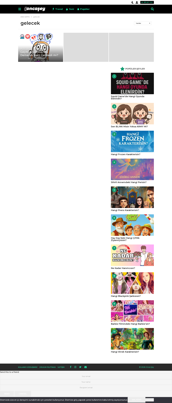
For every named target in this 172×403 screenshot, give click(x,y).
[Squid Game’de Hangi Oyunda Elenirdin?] (132, 83)
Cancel (23, 394)
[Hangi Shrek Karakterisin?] (132, 339)
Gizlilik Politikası (47, 367)
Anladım (136, 400)
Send (7, 394)
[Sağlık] (27, 36)
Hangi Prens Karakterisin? (125, 210)
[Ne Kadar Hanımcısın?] (132, 255)
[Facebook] (70, 367)
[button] (132, 2)
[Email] (85, 367)
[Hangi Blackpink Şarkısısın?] (132, 283)
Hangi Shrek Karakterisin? (125, 352)
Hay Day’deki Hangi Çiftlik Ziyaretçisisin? (125, 239)
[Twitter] (80, 367)
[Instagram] (75, 367)
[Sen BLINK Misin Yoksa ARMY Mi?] (132, 113)
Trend (59, 9)
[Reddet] (149, 399)
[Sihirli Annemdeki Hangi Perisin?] (132, 169)
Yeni (71, 9)
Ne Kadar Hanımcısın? (123, 268)
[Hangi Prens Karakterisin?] (132, 197)
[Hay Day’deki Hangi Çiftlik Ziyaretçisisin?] (132, 225)
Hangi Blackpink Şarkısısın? (126, 296)
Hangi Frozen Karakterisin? (125, 154)
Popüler (85, 9)
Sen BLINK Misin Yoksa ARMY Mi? (129, 126)
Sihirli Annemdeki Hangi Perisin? (128, 182)
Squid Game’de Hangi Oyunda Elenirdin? (127, 97)
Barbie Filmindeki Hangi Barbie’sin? (130, 324)
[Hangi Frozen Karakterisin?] (132, 141)
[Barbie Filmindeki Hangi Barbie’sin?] (132, 311)
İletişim (61, 367)
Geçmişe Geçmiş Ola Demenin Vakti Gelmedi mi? (39, 53)
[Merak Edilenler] (22, 36)
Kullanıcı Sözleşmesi (27, 367)
